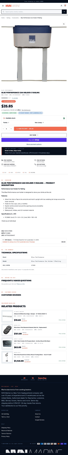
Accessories (15, 17)
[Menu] (2, 5)
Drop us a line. (21, 284)
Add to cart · (26, 128)
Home (3, 17)
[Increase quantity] (11, 129)
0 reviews (15, 98)
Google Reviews (39, 420)
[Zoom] (63, 24)
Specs (17, 172)
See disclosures (26, 110)
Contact (37, 417)
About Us (37, 414)
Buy (4, 172)
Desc (11, 172)
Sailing (8, 17)
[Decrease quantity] (3, 129)
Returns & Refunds (6, 430)
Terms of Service (6, 433)
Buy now (33, 135)
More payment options (34, 144)
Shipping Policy (5, 427)
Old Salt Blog (5, 414)
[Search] (64, 12)
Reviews (32, 172)
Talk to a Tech (5, 417)
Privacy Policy (5, 436)
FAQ (24, 172)
